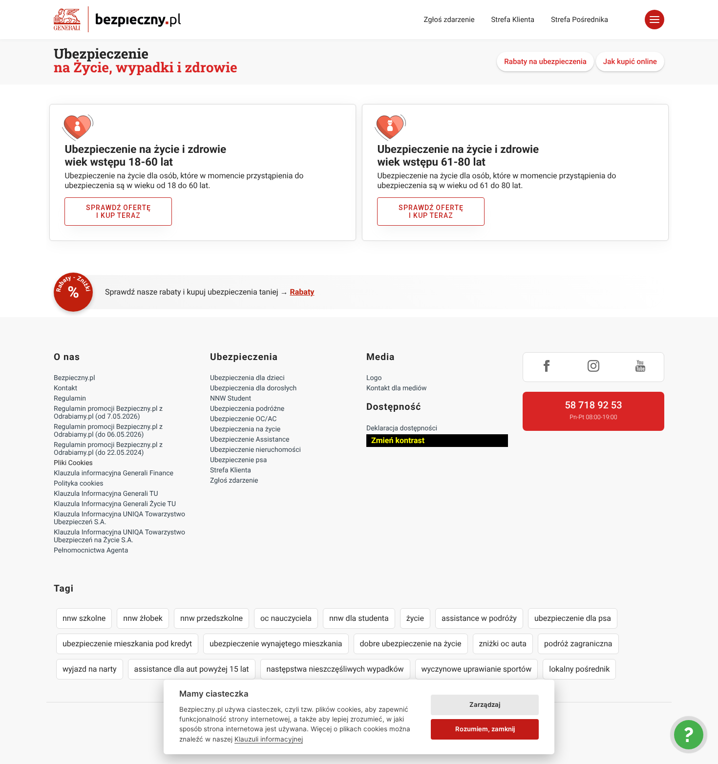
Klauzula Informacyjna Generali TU (106, 494)
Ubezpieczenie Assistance (250, 440)
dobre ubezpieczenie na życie (411, 643)
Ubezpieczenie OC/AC (243, 419)
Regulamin (70, 399)
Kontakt (65, 388)
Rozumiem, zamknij (485, 729)
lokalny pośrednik (579, 669)
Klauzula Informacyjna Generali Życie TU (115, 504)
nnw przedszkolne (211, 618)
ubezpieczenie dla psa (572, 618)
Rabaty (302, 292)
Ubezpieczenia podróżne (247, 409)
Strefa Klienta (513, 19)
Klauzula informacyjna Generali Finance (113, 473)
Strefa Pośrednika (579, 19)
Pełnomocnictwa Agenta (91, 550)
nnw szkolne (84, 618)
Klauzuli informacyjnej (268, 739)
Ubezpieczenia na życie (245, 429)
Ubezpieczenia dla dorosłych (253, 388)
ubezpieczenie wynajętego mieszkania (276, 643)
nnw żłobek (143, 618)
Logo (373, 378)
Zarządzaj (484, 704)
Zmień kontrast (397, 440)
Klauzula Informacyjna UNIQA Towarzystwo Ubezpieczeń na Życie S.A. (119, 536)
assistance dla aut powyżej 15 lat (191, 669)
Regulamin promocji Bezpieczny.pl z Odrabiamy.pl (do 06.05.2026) (108, 431)
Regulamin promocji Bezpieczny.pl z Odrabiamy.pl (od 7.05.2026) (108, 413)
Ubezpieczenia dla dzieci (247, 378)
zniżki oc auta (503, 643)
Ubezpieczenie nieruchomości (255, 450)
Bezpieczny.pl (74, 378)
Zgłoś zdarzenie (448, 19)
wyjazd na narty (90, 669)
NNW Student (230, 399)
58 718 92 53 (593, 405)
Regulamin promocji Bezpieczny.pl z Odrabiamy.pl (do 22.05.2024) (108, 449)
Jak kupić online (630, 61)
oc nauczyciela (286, 618)
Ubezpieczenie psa (238, 460)
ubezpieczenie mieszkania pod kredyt (127, 643)
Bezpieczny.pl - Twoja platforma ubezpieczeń (117, 19)
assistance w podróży (479, 618)
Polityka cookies (78, 484)
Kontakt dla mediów (396, 388)
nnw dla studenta (359, 618)
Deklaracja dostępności (401, 428)
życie (415, 618)
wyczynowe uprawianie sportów (477, 669)
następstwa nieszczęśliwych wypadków (335, 669)
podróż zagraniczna (578, 643)
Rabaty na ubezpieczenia (545, 61)
